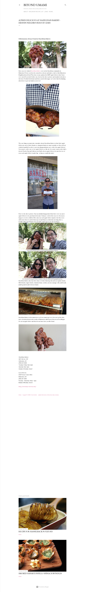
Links (46, 11)
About (26, 11)
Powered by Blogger (44, 586)
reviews (57, 394)
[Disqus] (42, 423)
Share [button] (20, 394)
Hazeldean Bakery (36, 71)
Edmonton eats (51, 394)
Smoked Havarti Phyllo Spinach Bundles (40, 573)
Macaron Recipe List (36, 11)
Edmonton (44, 394)
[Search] (65, 4)
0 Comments (33, 394)
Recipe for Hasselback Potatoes (36, 531)
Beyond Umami (35, 5)
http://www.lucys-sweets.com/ (27, 386)
